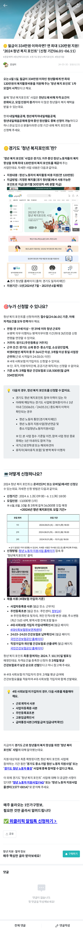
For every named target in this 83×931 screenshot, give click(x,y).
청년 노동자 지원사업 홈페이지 (37, 551)
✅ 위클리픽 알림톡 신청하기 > (30, 821)
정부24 (56, 611)
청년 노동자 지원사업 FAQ (28, 782)
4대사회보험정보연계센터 (25, 630)
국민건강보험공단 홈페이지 (26, 639)
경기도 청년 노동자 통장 (18, 769)
